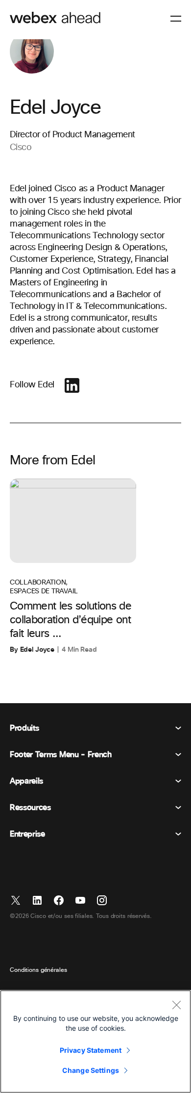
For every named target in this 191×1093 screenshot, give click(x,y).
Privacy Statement (90, 1050)
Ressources (30, 807)
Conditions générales (38, 970)
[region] (95, 1041)
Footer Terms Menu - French (61, 754)
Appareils (26, 781)
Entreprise (27, 834)
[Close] (176, 1005)
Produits (24, 728)
